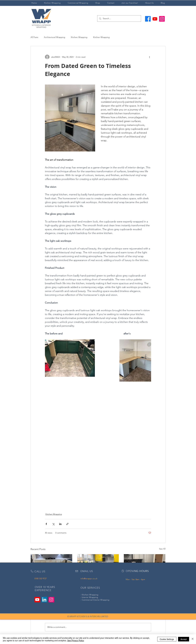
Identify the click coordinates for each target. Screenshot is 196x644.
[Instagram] (162, 19)
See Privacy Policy (75, 640)
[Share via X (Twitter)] (53, 524)
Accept (184, 639)
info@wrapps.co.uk (88, 578)
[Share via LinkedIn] (60, 524)
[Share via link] (67, 524)
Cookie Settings (167, 639)
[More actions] (149, 57)
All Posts (34, 37)
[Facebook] (148, 19)
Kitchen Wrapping (79, 37)
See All (162, 548)
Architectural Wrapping (54, 37)
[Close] (192, 639)
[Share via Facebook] (46, 524)
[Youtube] (155, 19)
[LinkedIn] (44, 599)
